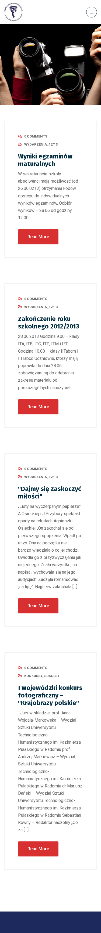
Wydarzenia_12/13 (41, 144)
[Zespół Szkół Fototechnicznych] (13, 12)
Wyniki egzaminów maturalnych (45, 160)
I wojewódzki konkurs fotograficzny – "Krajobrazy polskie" (50, 695)
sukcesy (52, 676)
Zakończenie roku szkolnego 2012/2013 (48, 322)
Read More (38, 236)
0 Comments (35, 136)
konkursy (33, 676)
